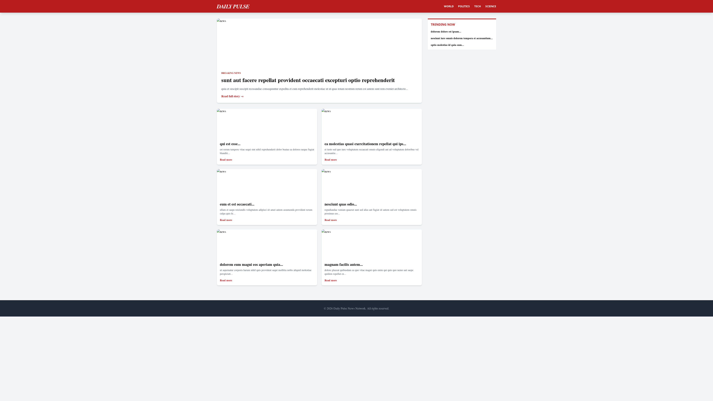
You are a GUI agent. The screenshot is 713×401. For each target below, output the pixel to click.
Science (490, 6)
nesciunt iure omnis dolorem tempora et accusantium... (462, 38)
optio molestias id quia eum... (447, 45)
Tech (477, 6)
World (449, 6)
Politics (464, 6)
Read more (226, 160)
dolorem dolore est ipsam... (446, 31)
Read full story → (232, 96)
